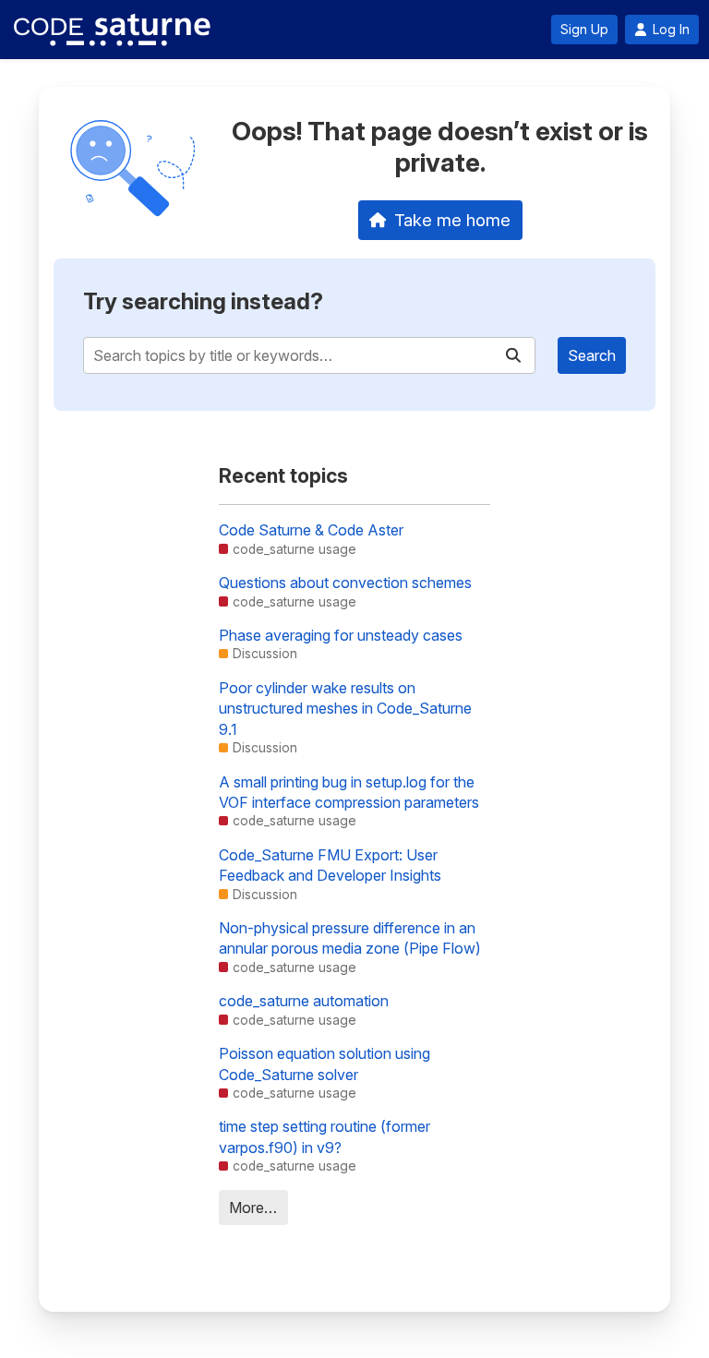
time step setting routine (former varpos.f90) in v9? (324, 1136)
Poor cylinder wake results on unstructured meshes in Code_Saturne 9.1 (345, 709)
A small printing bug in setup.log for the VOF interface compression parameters (349, 792)
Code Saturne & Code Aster (311, 530)
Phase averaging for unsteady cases (341, 635)
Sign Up (584, 29)
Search (592, 355)
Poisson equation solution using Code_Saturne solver (324, 1063)
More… (253, 1207)
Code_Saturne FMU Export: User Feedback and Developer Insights (330, 865)
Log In (671, 29)
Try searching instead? (203, 301)
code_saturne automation (304, 1000)
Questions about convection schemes (345, 582)
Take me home (452, 220)
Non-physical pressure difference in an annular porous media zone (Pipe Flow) (350, 938)
